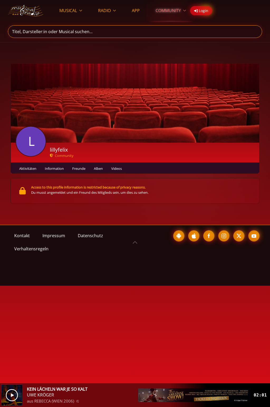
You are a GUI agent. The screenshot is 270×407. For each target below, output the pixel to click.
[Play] (11, 395)
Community (63, 155)
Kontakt (22, 236)
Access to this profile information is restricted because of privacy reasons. (88, 187)
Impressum (53, 236)
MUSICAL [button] (68, 10)
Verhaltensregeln (31, 249)
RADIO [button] (104, 10)
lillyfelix (59, 149)
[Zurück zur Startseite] (25, 10)
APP (136, 10)
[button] (135, 242)
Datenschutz (90, 236)
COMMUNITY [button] (168, 10)
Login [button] (203, 10)
